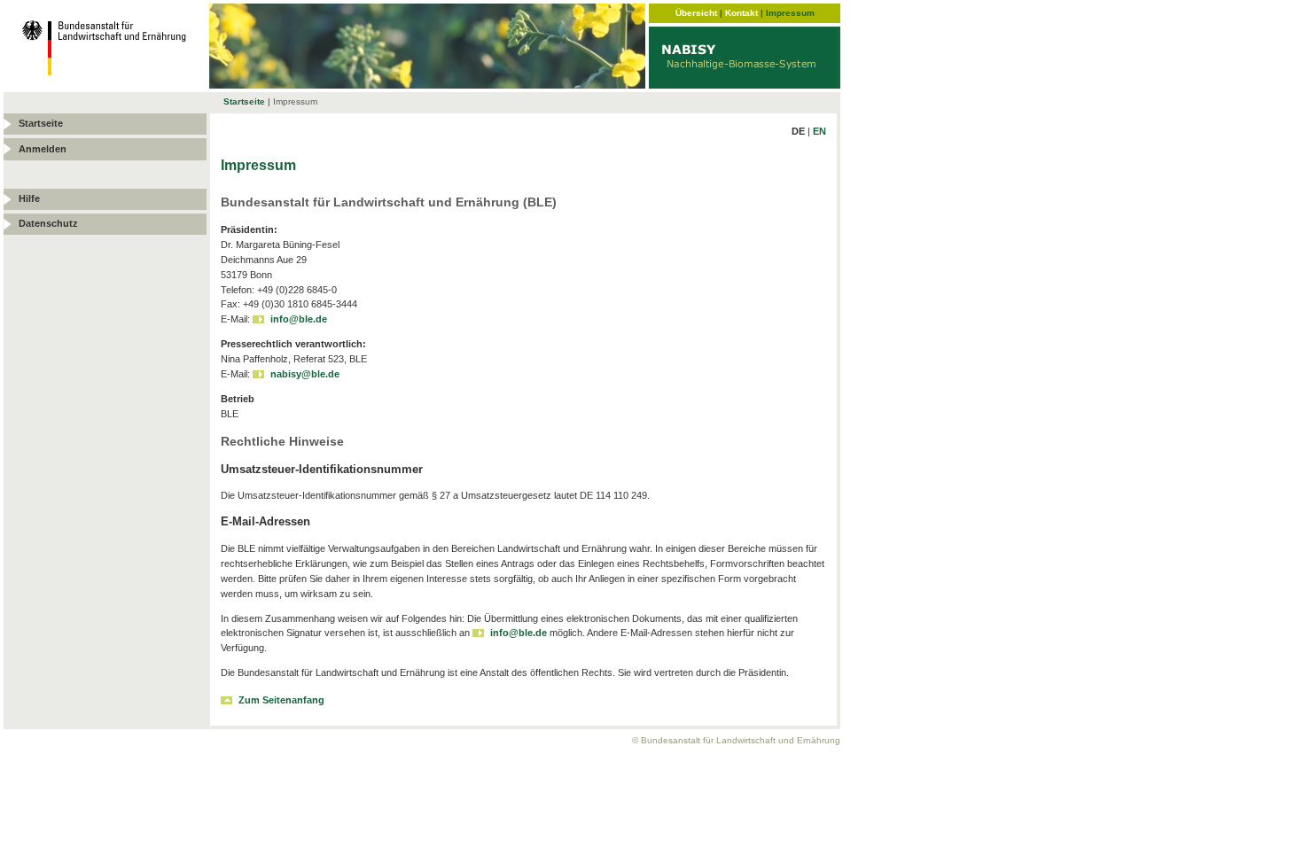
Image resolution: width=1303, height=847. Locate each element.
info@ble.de (298, 319)
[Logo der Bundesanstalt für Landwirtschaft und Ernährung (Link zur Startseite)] (106, 83)
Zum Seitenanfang (281, 700)
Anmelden (42, 149)
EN (819, 131)
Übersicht (696, 13)
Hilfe (29, 198)
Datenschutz (48, 223)
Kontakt (741, 13)
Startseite (244, 101)
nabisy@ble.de (304, 374)
